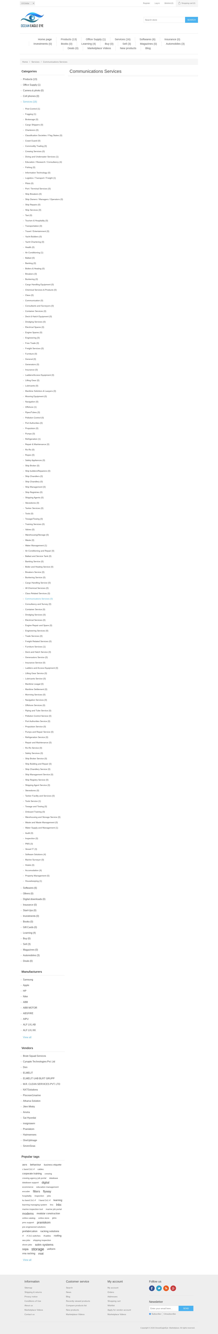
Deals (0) (73, 48)
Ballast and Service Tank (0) (38, 556)
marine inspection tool (32, 1209)
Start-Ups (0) (29, 910)
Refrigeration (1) (33, 439)
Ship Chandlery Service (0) (37, 769)
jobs (49, 1196)
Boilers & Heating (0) (35, 268)
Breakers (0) (31, 274)
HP (24, 991)
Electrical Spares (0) (34, 327)
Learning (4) (88, 43)
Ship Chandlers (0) (34, 476)
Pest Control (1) (32, 109)
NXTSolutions (30, 1089)
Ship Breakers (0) (33, 194)
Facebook (152, 1288)
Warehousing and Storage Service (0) (43, 817)
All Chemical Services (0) (37, 588)
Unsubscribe (170, 1314)
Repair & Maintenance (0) (37, 444)
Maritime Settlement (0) (36, 689)
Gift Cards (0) (30, 927)
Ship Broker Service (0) (36, 758)
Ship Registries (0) (34, 492)
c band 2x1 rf (28, 1169)
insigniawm (29, 1123)
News (68, 1292)
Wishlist (111, 1305)
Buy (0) (109, 43)
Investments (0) (43, 43)
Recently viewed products (78, 1301)
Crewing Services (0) (35, 151)
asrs (24, 1164)
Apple (26, 985)
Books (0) (66, 43)
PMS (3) (29, 844)
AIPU (26, 1019)
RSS (166, 1288)
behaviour (35, 1164)
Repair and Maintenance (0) (38, 742)
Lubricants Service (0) (35, 678)
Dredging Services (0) (35, 322)
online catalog (28, 1218)
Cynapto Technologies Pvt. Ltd (39, 1061)
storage (37, 1249)
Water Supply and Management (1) (41, 828)
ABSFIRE (28, 1013)
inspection (39, 1196)
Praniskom (28, 1129)
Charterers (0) (32, 130)
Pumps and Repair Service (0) (39, 732)
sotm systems (44, 1244)
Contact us (29, 1314)
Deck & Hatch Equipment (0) (38, 316)
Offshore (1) (31, 407)
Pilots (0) (29, 183)
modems (28, 1213)
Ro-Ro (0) (30, 449)
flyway (47, 1191)
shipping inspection (42, 1240)
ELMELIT (28, 1073)
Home (25, 62)
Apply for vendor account (119, 1310)
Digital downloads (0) (34, 899)
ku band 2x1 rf (29, 1200)
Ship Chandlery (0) (34, 481)
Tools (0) (29, 513)
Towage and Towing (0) (36, 806)
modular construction (48, 1213)
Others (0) (28, 893)
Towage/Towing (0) (34, 519)
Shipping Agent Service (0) (37, 785)
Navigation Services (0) (36, 700)
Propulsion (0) (31, 428)
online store (43, 1218)
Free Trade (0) (32, 343)
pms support (28, 1222)
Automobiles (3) (175, 43)
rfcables (47, 1236)
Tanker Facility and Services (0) (40, 796)
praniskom (44, 1222)
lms (51, 1205)
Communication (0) (34, 300)
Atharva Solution (31, 1101)
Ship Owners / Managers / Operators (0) (44, 199)
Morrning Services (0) (35, 694)
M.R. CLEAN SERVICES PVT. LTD (41, 1084)
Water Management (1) (36, 545)
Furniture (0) (31, 354)
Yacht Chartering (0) (34, 242)
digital (45, 1182)
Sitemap (28, 1288)
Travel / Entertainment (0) (37, 231)
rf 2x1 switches (33, 1236)
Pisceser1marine (32, 1095)
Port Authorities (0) (34, 423)
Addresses (112, 1296)
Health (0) (30, 247)
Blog (148, 48)
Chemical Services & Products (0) (41, 290)
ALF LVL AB (29, 1024)
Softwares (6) (147, 39)
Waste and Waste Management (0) (41, 822)
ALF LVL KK (29, 1030)
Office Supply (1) (96, 39)
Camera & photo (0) (33, 90)
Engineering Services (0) (36, 630)
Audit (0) (29, 833)
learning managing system (34, 1205)
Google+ (173, 1288)
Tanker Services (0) (34, 508)
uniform (51, 1249)
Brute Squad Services (34, 1056)
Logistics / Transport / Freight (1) (40, 178)
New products (128, 48)
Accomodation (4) (33, 870)
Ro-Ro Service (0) (33, 748)
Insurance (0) (172, 39)
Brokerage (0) (31, 119)
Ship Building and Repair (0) (38, 764)
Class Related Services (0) (37, 593)
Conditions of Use (32, 1301)
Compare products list (76, 1305)
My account (113, 1288)
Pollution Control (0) (34, 417)
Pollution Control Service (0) (38, 716)
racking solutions (49, 1231)
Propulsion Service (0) (35, 726)
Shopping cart (114, 1301)
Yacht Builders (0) (33, 236)
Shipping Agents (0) (34, 497)
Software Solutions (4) (35, 854)
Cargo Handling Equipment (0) (39, 284)
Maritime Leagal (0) (34, 684)
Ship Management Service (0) (39, 774)
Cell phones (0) (31, 96)
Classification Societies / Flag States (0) (43, 135)
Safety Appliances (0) (35, 460)
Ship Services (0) (33, 210)
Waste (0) (29, 540)
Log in (157, 3)
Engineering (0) (32, 338)
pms (54, 1218)
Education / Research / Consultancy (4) (43, 162)
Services (35, 62)
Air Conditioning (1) (34, 252)
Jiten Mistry (29, 1106)
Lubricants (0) (31, 386)
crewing (48, 1173)
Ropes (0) (30, 455)
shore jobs (27, 1244)
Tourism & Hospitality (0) (36, 220)
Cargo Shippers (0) (34, 125)
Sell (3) (126, 43)
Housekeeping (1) (33, 881)
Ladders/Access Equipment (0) (39, 375)
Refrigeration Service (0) (36, 737)
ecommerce (27, 1187)
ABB (25, 1002)
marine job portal (54, 1209)
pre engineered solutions (34, 1227)
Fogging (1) (30, 114)
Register (146, 3)
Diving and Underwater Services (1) (42, 156)
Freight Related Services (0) (38, 641)
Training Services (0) (35, 524)
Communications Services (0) (39, 599)
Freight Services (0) (34, 348)
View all (27, 1037)
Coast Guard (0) (32, 141)
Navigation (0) (31, 401)
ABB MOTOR (30, 1007)
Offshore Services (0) (35, 705)
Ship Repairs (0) (32, 204)
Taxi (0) (28, 215)
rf (23, 1236)
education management (47, 1187)
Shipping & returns (33, 1292)
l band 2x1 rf (44, 1200)
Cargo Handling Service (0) (38, 583)
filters (36, 1191)
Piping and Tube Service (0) (38, 710)
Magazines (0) (148, 43)
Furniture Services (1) (35, 646)
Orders (111, 1292)
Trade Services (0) (34, 636)
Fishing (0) (30, 167)
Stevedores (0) (32, 503)
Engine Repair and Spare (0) (38, 625)
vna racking (28, 1253)
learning (57, 1200)
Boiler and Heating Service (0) (39, 567)
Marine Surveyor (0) (34, 860)
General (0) (30, 359)
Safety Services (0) (34, 753)
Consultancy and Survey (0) (38, 604)
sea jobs (26, 1240)
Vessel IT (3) (31, 849)
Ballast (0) (30, 258)
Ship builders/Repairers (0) (37, 471)
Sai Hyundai (29, 1118)
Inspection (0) (31, 838)
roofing (57, 1235)
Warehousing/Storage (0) (37, 535)
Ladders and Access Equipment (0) (41, 668)
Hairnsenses (29, 1134)
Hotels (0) (29, 865)
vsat (41, 1253)
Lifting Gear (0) (32, 380)
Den (25, 1067)
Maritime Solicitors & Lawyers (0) (40, 391)
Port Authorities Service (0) (37, 721)
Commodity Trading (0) (36, 146)
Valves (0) (30, 529)
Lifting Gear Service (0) (36, 673)
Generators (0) (32, 364)
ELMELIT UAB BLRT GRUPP (39, 1078)
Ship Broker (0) (32, 465)
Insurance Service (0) (35, 662)
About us (28, 1305)
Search (69, 1288)
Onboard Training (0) (35, 812)
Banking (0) (30, 263)
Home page (45, 39)
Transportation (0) (33, 226)
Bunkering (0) (31, 279)
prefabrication (29, 1231)
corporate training (32, 1173)
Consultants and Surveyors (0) (39, 306)
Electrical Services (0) (35, 620)
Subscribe (156, 1314)
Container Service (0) (35, 609)
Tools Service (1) (33, 801)
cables (41, 1169)
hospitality (27, 1196)
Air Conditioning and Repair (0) (39, 551)
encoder (26, 1191)
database (53, 1178)
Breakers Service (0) (34, 572)
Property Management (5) (37, 875)
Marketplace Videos (99, 48)
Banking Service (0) (34, 561)
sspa (25, 1249)
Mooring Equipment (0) (36, 396)
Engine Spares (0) (33, 332)
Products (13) (69, 39)
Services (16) (123, 39)
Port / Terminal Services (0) (38, 188)
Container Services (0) (35, 311)
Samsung (28, 979)
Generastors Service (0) (36, 657)
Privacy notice (31, 1296)
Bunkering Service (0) (35, 577)
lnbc (59, 1204)
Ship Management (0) (35, 487)
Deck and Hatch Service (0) (38, 652)
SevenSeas (29, 1146)
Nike (25, 996)
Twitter (159, 1288)
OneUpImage (30, 1140)
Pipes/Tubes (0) (32, 412)
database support (30, 1182)
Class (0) (29, 295)
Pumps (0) (30, 433)
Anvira (26, 1112)
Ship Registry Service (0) (36, 780)
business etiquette (52, 1164)
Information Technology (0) (37, 172)
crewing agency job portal (34, 1178)
